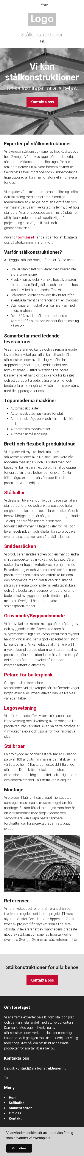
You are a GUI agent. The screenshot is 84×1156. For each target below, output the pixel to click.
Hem (12, 1098)
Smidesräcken (20, 1108)
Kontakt (15, 1118)
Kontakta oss (42, 102)
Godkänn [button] (19, 1148)
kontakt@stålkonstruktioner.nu (41, 1068)
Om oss (15, 1113)
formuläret (25, 237)
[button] (51, 1138)
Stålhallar (16, 1103)
